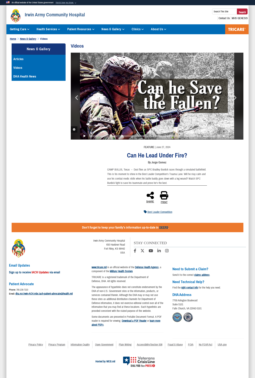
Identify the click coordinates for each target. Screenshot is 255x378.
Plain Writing (125, 344)
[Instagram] (167, 251)
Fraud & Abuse (175, 344)
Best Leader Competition (159, 212)
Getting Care (18, 29)
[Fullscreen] (229, 136)
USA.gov (222, 344)
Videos (17, 68)
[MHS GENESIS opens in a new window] (240, 18)
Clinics (136, 29)
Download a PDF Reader (134, 321)
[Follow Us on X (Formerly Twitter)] (142, 251)
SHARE (150, 201)
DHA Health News (24, 76)
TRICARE (237, 29)
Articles (18, 59)
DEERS (163, 227)
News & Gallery (111, 29)
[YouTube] (151, 251)
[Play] (84, 136)
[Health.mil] (188, 317)
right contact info (189, 287)
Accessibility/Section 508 (149, 344)
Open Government (104, 344)
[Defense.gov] (177, 317)
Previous (76, 97)
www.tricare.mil (99, 267)
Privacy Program (56, 344)
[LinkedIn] (159, 251)
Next (234, 97)
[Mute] (224, 136)
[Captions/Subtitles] (218, 136)
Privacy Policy (35, 344)
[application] (157, 96)
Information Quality (80, 344)
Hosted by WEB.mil (105, 361)
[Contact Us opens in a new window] (224, 18)
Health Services (47, 29)
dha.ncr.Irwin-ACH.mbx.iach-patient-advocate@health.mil (44, 293)
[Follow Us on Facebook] (135, 251)
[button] (66, 3)
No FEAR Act (205, 344)
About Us (157, 29)
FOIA (190, 344)
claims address (202, 275)
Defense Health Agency (147, 267)
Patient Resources (79, 29)
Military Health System (121, 271)
